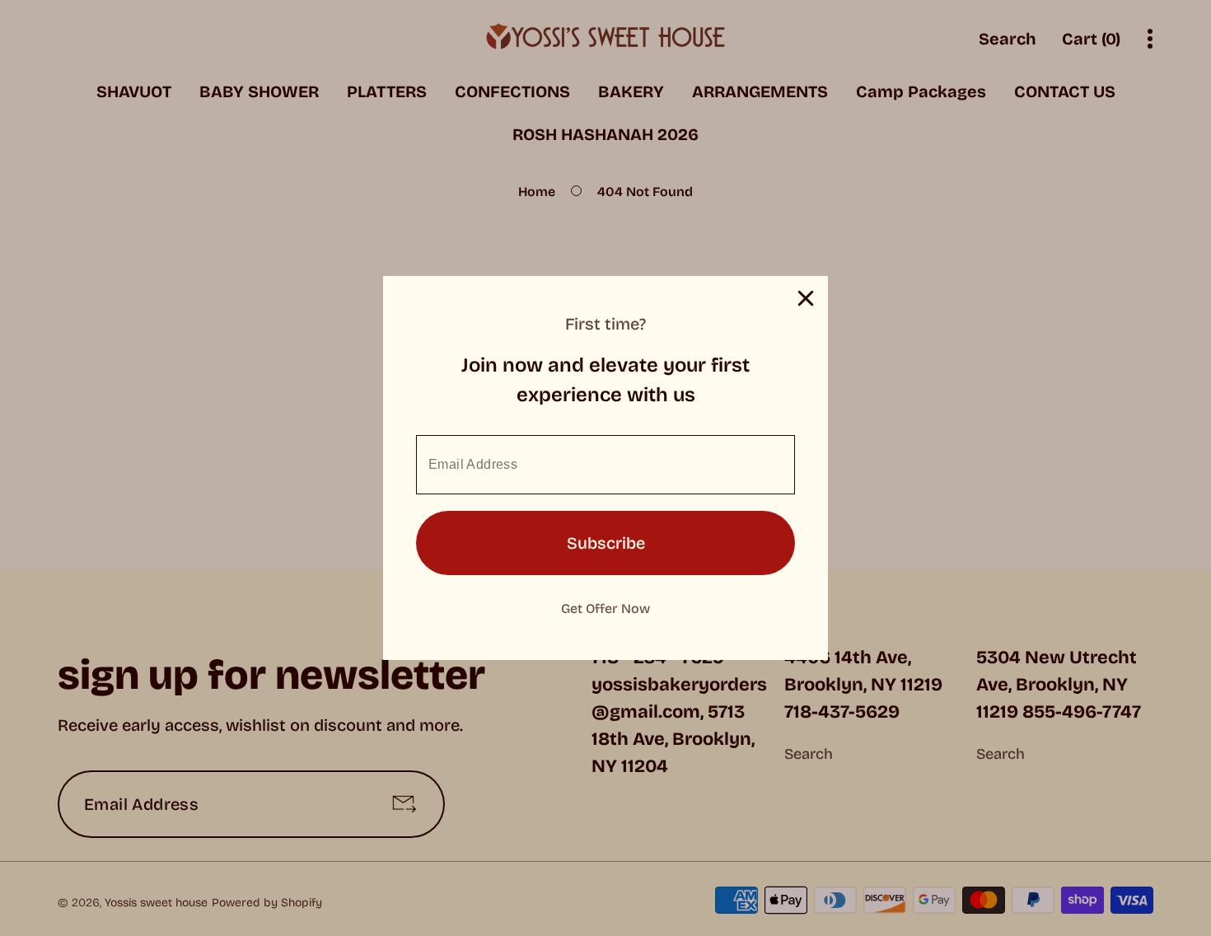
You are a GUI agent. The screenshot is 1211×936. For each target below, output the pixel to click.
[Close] (806, 298)
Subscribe (606, 543)
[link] (605, 607)
